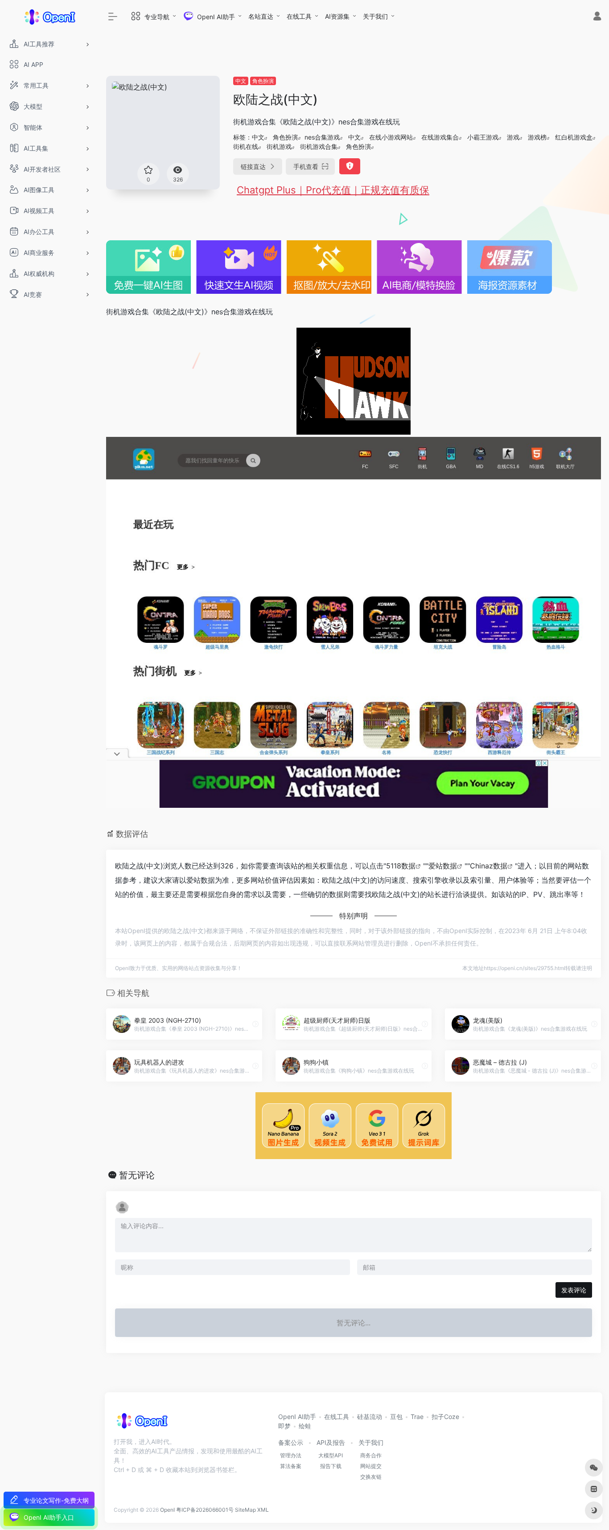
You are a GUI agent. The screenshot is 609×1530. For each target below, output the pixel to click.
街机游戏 (279, 146)
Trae (417, 1416)
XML (263, 1509)
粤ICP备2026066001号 (205, 1509)
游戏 (513, 137)
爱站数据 (442, 865)
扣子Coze (445, 1416)
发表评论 (573, 1290)
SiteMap (245, 1509)
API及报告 (331, 1442)
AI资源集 (337, 16)
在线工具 (299, 16)
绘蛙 (305, 1426)
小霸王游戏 (482, 137)
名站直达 (260, 16)
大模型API (330, 1455)
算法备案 (290, 1466)
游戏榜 (537, 137)
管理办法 (290, 1455)
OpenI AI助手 (297, 1416)
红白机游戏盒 (574, 137)
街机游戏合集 (318, 146)
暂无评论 (137, 1175)
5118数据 (401, 865)
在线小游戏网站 (391, 137)
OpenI (167, 1509)
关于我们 (375, 16)
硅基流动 (369, 1416)
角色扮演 (263, 81)
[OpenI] (141, 1423)
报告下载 (331, 1466)
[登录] (597, 17)
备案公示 (290, 1442)
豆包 (396, 1416)
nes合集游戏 (322, 137)
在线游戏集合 (440, 137)
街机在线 (245, 146)
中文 (240, 81)
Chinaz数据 (488, 865)
